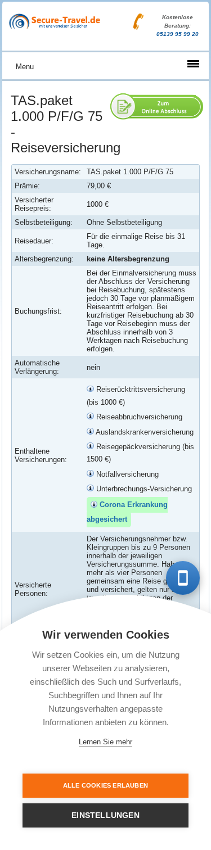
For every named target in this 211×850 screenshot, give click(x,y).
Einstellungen (105, 815)
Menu (25, 66)
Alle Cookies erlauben (105, 785)
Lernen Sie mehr (105, 742)
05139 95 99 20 (177, 34)
